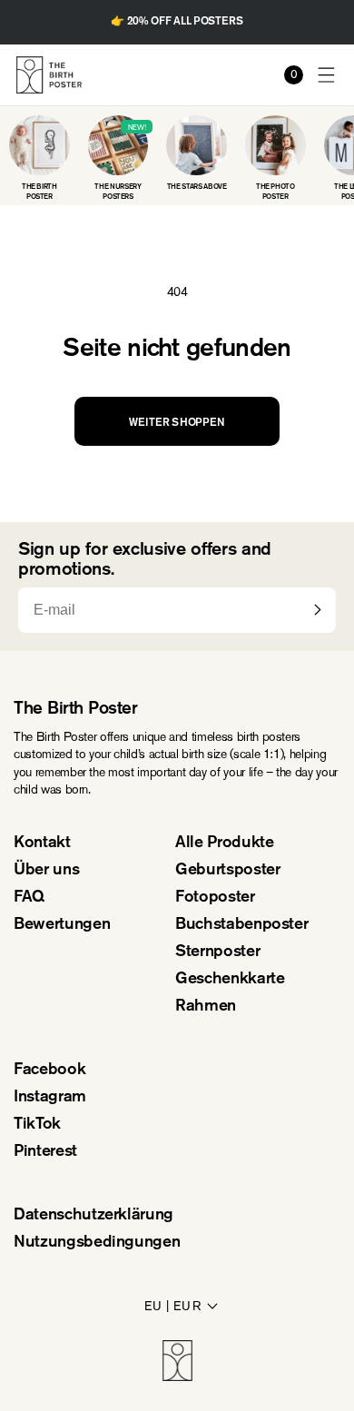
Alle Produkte (224, 843)
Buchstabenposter (241, 925)
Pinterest (45, 1152)
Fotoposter (215, 898)
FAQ (29, 898)
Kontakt (42, 843)
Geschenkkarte (229, 980)
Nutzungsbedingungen (97, 1243)
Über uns (46, 871)
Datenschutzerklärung (93, 1216)
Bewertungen (62, 925)
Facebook (49, 1070)
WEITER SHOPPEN (177, 423)
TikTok (37, 1125)
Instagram (50, 1098)
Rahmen (205, 1007)
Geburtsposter (227, 871)
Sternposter (217, 952)
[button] (327, 75)
